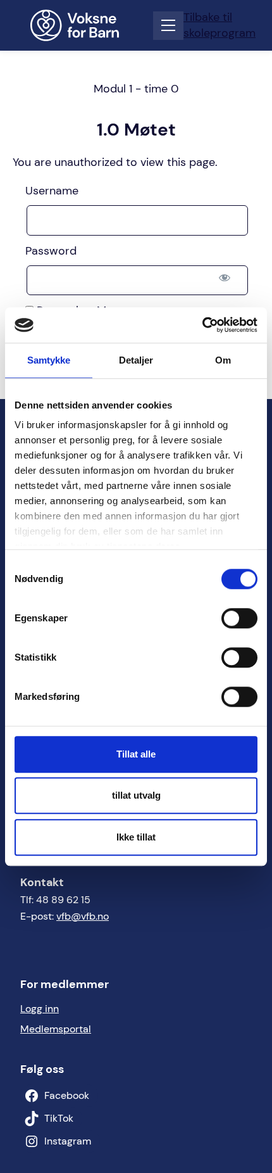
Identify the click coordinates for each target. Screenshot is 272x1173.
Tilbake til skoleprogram (219, 25)
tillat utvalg (136, 795)
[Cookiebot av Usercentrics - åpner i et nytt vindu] (202, 325)
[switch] (239, 618)
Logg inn (39, 1008)
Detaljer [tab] (136, 360)
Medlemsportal (55, 1029)
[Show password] (224, 277)
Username (51, 190)
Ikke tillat (136, 837)
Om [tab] (223, 360)
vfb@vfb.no (82, 916)
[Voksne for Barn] (83, 25)
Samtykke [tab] (49, 360)
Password (51, 250)
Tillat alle (136, 754)
